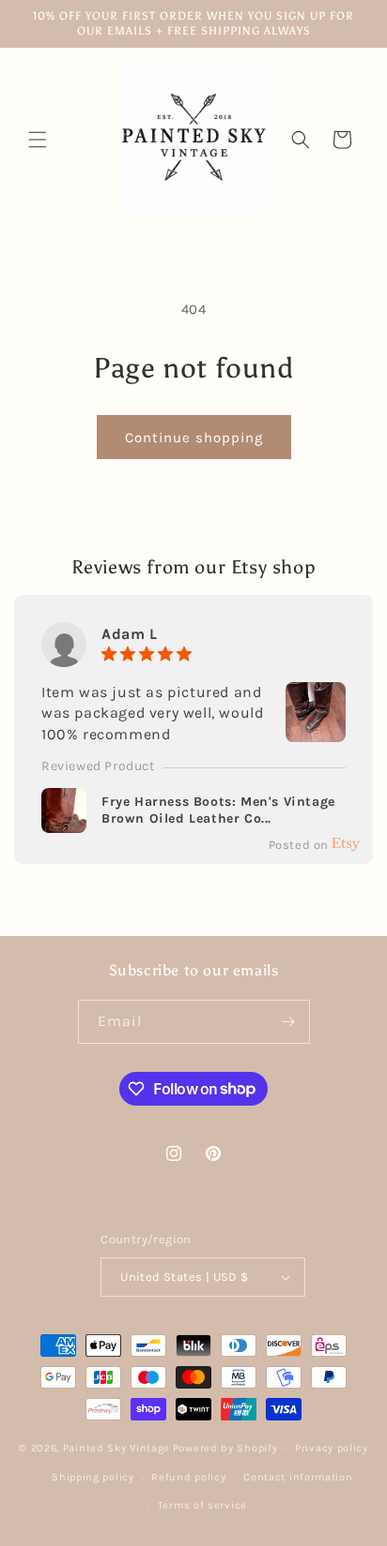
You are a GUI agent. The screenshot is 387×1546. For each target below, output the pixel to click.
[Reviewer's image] (316, 730)
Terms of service (202, 1505)
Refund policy (188, 1477)
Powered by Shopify (225, 1448)
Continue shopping (194, 437)
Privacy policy (331, 1448)
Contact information (297, 1477)
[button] (37, 139)
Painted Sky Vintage (116, 1448)
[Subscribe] (288, 1022)
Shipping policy (93, 1477)
